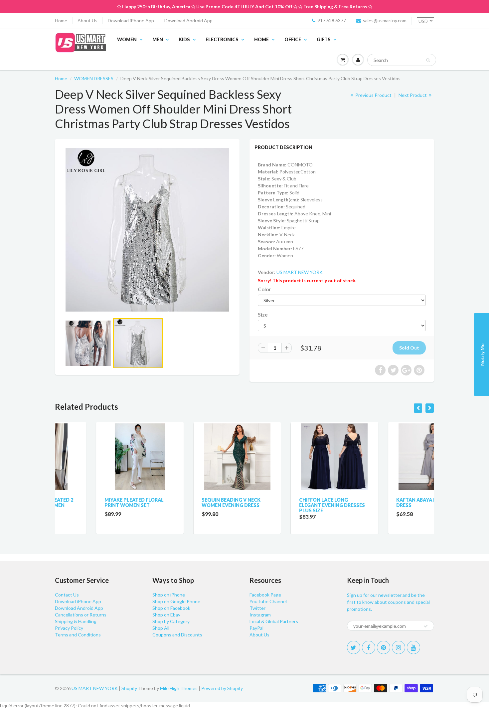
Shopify (129, 688)
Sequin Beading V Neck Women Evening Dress (190, 502)
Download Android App (188, 20)
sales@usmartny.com (385, 20)
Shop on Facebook (171, 608)
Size (263, 315)
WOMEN (127, 39)
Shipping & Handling (75, 621)
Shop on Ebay (166, 614)
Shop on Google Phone (176, 601)
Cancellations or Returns (80, 614)
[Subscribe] (425, 626)
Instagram (260, 614)
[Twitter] (353, 647)
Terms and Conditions (78, 634)
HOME (261, 39)
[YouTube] (413, 647)
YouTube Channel (268, 601)
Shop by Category (171, 621)
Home (61, 20)
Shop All (160, 628)
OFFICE (292, 39)
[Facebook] (368, 647)
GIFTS (324, 39)
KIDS (184, 39)
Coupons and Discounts (177, 634)
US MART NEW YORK (299, 272)
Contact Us (67, 594)
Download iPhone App (131, 20)
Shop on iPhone (168, 594)
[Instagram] (398, 647)
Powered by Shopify (222, 688)
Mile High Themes (179, 688)
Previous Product (373, 95)
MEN (157, 39)
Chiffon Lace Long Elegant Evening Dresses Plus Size (291, 505)
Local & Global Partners (273, 621)
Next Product (413, 95)
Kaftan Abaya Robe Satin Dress (387, 502)
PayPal (256, 628)
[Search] (428, 60)
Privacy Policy (69, 628)
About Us (87, 20)
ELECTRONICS (222, 39)
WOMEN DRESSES (93, 78)
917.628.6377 (331, 20)
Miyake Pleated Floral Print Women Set (92, 502)
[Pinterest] (383, 647)
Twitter (257, 608)
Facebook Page (265, 594)
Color (264, 289)
